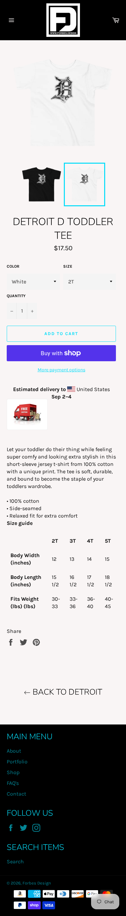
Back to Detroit (66, 692)
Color (13, 266)
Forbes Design (37, 882)
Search (15, 861)
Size (67, 266)
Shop (13, 772)
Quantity (16, 295)
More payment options (61, 370)
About (14, 751)
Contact (16, 794)
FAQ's (13, 783)
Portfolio (17, 761)
